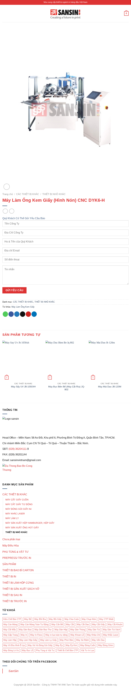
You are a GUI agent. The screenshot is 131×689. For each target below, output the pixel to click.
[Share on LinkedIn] (34, 314)
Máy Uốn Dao (98, 640)
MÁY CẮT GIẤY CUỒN (16, 499)
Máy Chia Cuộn (72, 619)
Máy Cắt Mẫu (9, 629)
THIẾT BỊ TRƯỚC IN (14, 601)
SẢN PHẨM (9, 564)
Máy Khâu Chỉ (93, 635)
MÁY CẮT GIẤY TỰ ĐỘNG (19, 504)
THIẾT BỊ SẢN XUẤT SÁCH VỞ (20, 589)
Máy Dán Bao (25, 629)
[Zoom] (7, 187)
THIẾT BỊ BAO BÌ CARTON (18, 570)
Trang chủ (7, 194)
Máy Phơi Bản (66, 640)
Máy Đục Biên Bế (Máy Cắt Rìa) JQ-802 (66, 388)
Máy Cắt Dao (83, 624)
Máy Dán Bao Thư (43, 629)
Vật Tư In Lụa (87, 650)
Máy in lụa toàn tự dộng (56, 635)
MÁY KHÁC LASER (15, 513)
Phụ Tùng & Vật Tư (45, 650)
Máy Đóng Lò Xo (11, 650)
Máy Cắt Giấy (98, 624)
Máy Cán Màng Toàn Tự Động (34, 624)
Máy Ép (59, 645)
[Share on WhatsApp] (5, 314)
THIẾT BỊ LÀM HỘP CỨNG (18, 582)
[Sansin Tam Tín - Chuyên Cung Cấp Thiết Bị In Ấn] (65, 13)
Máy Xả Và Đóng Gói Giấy (40, 645)
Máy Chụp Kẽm (89, 619)
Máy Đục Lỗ (27, 650)
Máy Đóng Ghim (105, 645)
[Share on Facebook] (11, 314)
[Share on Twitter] (16, 314)
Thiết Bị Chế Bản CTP (67, 650)
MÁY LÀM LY (12, 518)
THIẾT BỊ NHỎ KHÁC (54, 194)
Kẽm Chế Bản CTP (12, 619)
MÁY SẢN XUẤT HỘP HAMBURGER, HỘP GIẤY (29, 523)
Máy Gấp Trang (10, 635)
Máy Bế (27, 619)
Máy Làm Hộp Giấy (28, 640)
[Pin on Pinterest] (28, 314)
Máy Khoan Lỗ (77, 635)
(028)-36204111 (18, 449)
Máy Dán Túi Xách (111, 629)
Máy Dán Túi (94, 629)
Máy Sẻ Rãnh (82, 640)
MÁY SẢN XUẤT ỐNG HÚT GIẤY (22, 527)
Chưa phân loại (11, 539)
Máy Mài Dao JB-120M (109, 386)
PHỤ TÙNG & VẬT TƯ (15, 551)
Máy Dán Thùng (77, 629)
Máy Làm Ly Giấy (48, 640)
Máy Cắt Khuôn (115, 624)
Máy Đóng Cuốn (87, 645)
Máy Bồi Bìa (40, 619)
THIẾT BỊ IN (9, 576)
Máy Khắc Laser (110, 635)
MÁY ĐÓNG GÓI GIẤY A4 (18, 509)
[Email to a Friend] (22, 314)
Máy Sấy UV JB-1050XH (23, 386)
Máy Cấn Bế (57, 624)
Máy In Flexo (36, 635)
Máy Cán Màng (10, 624)
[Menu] (4, 13)
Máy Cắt (70, 624)
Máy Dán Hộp (61, 629)
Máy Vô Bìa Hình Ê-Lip (14, 645)
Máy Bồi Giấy (55, 619)
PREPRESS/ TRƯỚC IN (16, 558)
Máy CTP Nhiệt (106, 619)
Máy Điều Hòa (10, 545)
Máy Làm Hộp (9, 640)
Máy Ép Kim (71, 645)
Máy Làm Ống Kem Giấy (23, 307)
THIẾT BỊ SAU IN (12, 595)
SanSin (13, 671)
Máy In (24, 635)
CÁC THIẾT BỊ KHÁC (27, 194)
